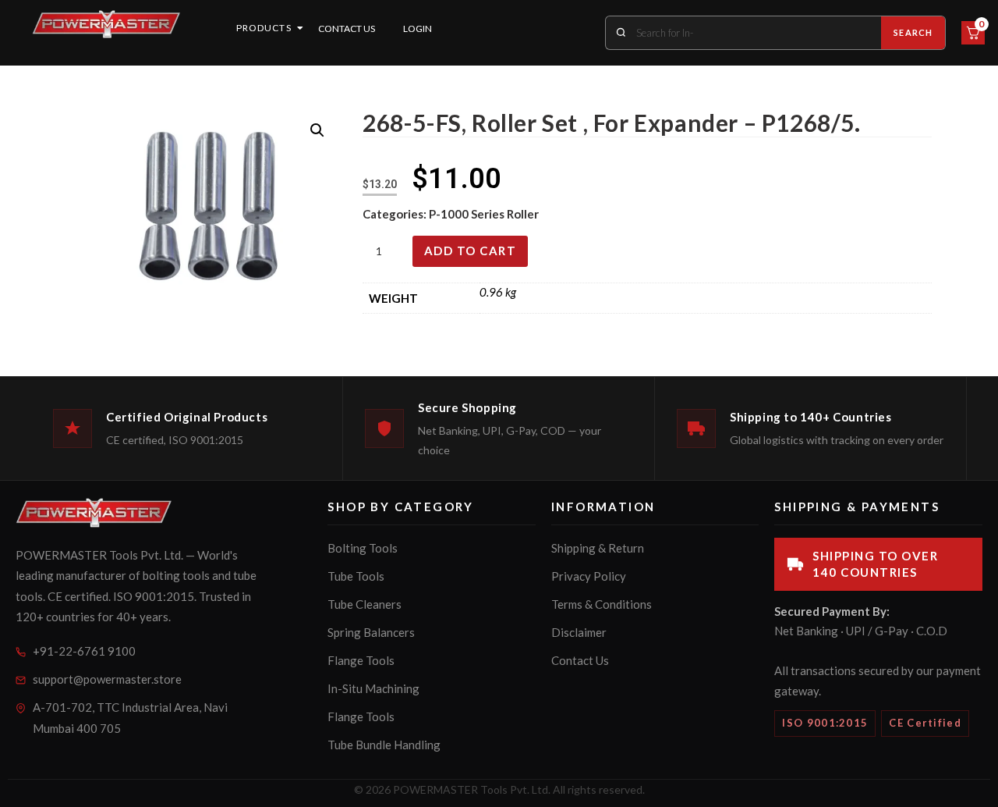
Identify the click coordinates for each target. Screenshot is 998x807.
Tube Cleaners (364, 604)
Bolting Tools (362, 548)
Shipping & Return (597, 548)
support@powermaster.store (107, 679)
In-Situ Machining (373, 688)
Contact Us (346, 28)
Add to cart (470, 251)
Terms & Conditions (601, 604)
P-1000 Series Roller (484, 214)
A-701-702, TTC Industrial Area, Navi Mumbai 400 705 (130, 717)
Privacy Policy (588, 576)
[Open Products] (300, 28)
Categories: (396, 214)
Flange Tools (361, 660)
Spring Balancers (371, 632)
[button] (317, 130)
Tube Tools (355, 576)
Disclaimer (579, 632)
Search (913, 32)
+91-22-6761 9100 (84, 651)
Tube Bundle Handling (384, 745)
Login (417, 28)
